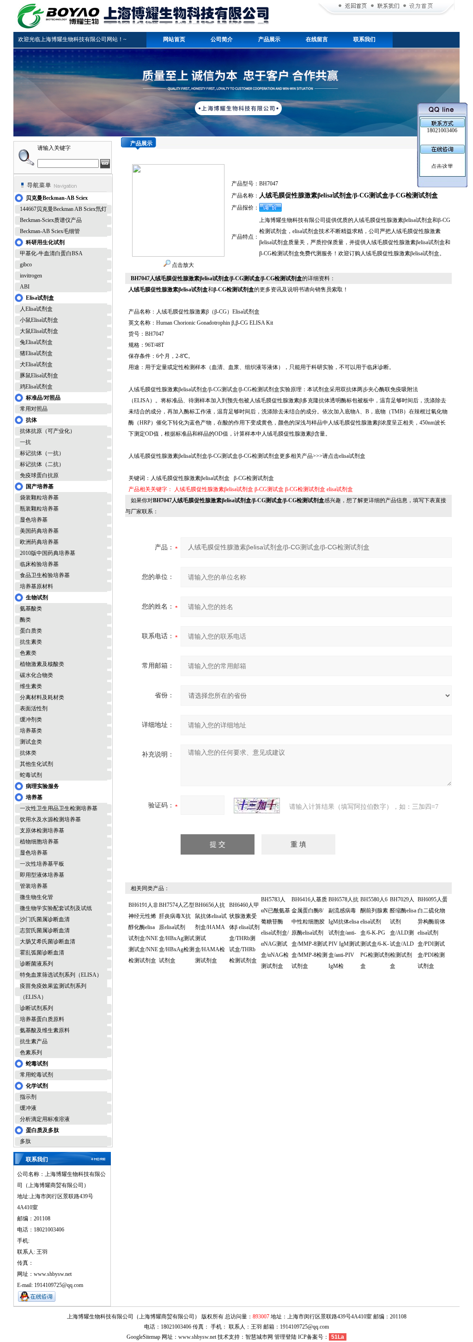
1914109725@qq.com (304, 1327)
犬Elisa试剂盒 (36, 364)
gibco (26, 264)
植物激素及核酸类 (42, 664)
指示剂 (28, 1097)
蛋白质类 (31, 631)
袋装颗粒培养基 (39, 497)
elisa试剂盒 (340, 489)
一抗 (25, 442)
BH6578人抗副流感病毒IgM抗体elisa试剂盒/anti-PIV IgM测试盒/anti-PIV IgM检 (344, 932)
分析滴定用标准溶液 (45, 1119)
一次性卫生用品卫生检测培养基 (58, 808)
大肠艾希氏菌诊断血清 (47, 941)
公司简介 (222, 39)
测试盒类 (31, 742)
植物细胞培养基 (39, 841)
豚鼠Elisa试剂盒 (39, 375)
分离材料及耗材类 (42, 697)
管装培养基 (34, 886)
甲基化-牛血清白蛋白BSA (51, 253)
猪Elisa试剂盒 (36, 353)
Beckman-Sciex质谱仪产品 (51, 220)
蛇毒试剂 (31, 775)
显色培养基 (34, 520)
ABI (25, 286)
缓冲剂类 (31, 719)
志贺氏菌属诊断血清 (45, 930)
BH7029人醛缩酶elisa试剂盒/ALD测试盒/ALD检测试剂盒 (403, 932)
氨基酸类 (31, 608)
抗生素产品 (34, 1041)
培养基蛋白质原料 (42, 1019)
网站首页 (174, 39)
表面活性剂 (34, 708)
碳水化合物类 (36, 675)
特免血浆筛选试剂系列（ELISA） (61, 975)
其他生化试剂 (36, 764)
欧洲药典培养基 (39, 542)
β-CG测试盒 (269, 489)
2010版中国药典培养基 (47, 553)
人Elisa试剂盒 (36, 309)
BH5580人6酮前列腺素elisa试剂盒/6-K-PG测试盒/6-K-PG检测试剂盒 (375, 932)
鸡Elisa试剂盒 (36, 386)
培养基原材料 (36, 586)
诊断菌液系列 (36, 963)
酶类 (25, 619)
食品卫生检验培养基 (45, 575)
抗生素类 (31, 642)
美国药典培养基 (39, 531)
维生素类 (31, 686)
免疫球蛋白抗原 (39, 475)
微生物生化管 (36, 897)
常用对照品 (34, 409)
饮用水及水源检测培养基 (50, 819)
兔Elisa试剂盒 (36, 342)
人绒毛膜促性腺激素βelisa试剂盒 (213, 489)
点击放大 (182, 265)
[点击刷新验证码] (257, 805)
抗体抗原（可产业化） (47, 431)
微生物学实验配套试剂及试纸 (56, 908)
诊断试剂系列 (36, 1008)
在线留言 (317, 39)
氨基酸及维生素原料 (45, 1030)
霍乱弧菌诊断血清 (42, 952)
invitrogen (31, 275)
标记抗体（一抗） (42, 453)
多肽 (25, 1141)
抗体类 (28, 753)
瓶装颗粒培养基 (39, 508)
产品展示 (269, 39)
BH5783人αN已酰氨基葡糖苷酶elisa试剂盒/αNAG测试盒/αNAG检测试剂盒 (275, 932)
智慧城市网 (259, 1337)
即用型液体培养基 (42, 875)
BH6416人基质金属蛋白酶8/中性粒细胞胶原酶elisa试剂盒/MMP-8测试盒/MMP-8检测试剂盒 (309, 932)
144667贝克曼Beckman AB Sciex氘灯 (63, 209)
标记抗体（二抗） (42, 464)
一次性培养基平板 (42, 864)
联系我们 (364, 39)
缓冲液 (28, 1108)
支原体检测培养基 (42, 830)
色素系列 (31, 1052)
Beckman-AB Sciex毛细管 (50, 231)
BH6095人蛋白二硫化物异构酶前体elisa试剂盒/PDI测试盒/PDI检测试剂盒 (433, 932)
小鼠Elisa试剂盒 (39, 320)
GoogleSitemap (143, 1337)
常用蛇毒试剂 (36, 1074)
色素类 (28, 653)
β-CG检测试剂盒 (305, 489)
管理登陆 (285, 1337)
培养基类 (31, 730)
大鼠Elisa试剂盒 (39, 331)
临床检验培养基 (39, 564)
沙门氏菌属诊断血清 (45, 919)
